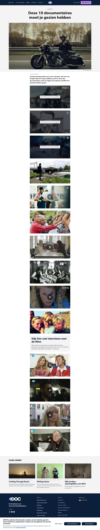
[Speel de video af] (50, 172)
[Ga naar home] (50, 2)
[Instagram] (9, 512)
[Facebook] (12, 512)
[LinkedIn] (14, 512)
